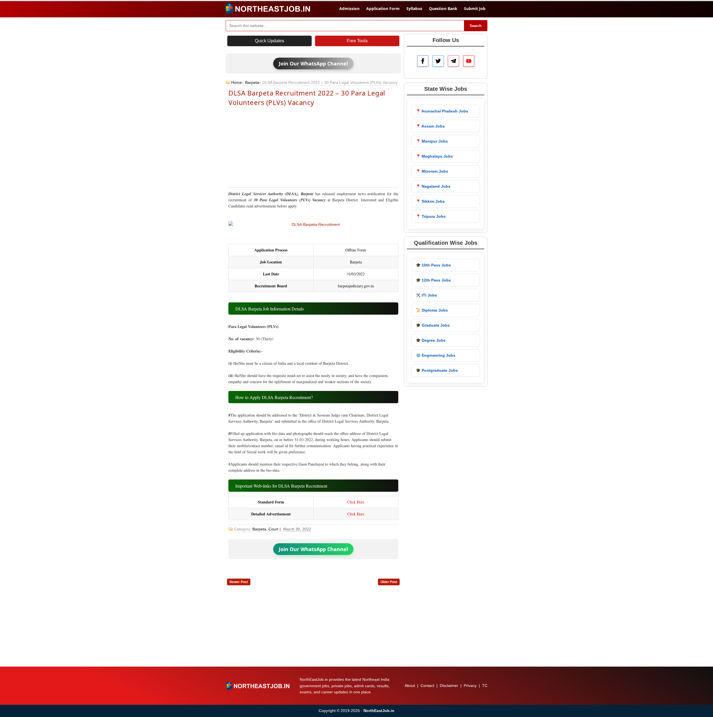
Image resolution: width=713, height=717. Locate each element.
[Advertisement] (313, 146)
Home (236, 82)
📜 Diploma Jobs (432, 310)
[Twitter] (438, 61)
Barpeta (252, 82)
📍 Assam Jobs (430, 126)
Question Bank (443, 8)
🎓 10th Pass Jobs (433, 265)
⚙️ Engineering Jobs (435, 355)
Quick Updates (269, 40)
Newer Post (238, 582)
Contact (427, 685)
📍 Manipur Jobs (432, 141)
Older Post (388, 582)
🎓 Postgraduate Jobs (437, 370)
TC (484, 685)
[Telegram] (453, 61)
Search (476, 26)
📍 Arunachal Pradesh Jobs (442, 111)
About (410, 685)
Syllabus (414, 8)
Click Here (355, 502)
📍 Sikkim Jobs (430, 201)
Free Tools (357, 40)
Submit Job (474, 8)
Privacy (470, 685)
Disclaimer (449, 685)
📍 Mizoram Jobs (432, 171)
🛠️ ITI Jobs (426, 295)
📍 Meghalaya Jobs (434, 156)
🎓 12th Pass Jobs (433, 280)
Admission (349, 8)
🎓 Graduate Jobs (433, 325)
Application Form (383, 8)
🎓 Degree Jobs (431, 340)
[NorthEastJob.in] (258, 685)
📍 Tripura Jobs (431, 216)
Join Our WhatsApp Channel (313, 63)
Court (273, 529)
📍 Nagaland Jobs (433, 186)
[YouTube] (468, 61)
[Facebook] (422, 61)
